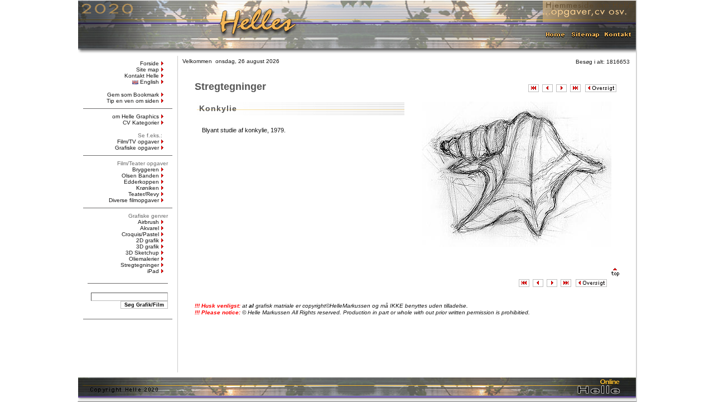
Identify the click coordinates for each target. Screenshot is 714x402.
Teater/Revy (143, 194)
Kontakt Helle (141, 76)
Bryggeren (145, 169)
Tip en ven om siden (133, 101)
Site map (147, 69)
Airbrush (148, 222)
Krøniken (147, 188)
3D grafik (147, 246)
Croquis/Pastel (140, 234)
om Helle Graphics (135, 116)
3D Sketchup (142, 253)
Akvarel (149, 228)
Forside (149, 63)
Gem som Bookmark (133, 95)
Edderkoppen (141, 182)
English (149, 82)
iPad (153, 271)
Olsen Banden (140, 176)
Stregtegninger (139, 265)
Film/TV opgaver (138, 141)
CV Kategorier (141, 122)
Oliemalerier (144, 259)
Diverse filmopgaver (134, 200)
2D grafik (147, 240)
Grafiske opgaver (137, 148)
